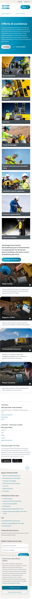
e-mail (3, 438)
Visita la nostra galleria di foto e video (13, 523)
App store (6, 460)
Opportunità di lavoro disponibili (12, 501)
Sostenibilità (6, 506)
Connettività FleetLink (16, 340)
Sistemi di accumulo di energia (11, 483)
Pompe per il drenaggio (9, 481)
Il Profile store (7, 526)
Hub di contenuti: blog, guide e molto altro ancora (15, 512)
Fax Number (4, 417)
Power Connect (16, 374)
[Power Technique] (12, 13)
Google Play (17, 460)
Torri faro (5, 486)
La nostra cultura (7, 498)
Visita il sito (23, 555)
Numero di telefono (6, 415)
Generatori (6, 491)
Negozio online (16, 308)
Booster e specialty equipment (11, 475)
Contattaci (6, 47)
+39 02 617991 (20, 47)
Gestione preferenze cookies (15, 592)
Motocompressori (8, 488)
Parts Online (16, 275)
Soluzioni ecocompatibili (10, 503)
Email (3, 419)
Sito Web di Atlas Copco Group (11, 521)
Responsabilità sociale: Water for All (13, 509)
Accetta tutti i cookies (14, 587)
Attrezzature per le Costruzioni (12, 478)
